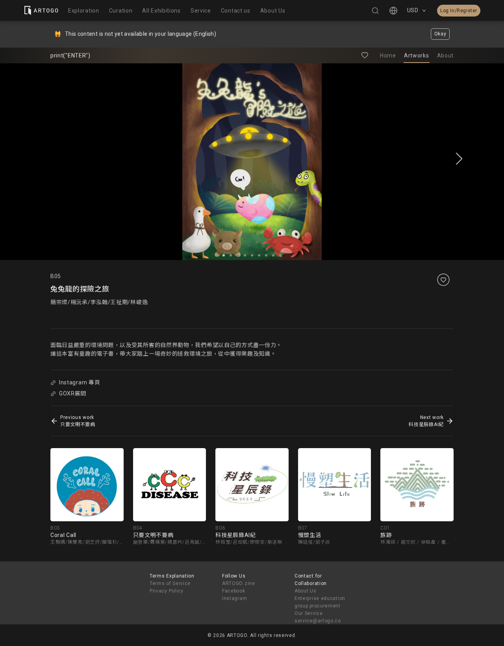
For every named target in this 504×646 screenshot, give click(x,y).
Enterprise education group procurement (320, 602)
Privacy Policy (166, 591)
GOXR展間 (72, 393)
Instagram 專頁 (79, 382)
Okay (440, 34)
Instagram (234, 598)
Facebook (233, 591)
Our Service (309, 613)
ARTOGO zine (238, 583)
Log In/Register (458, 10)
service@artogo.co (318, 621)
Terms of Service (170, 583)
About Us (306, 591)
